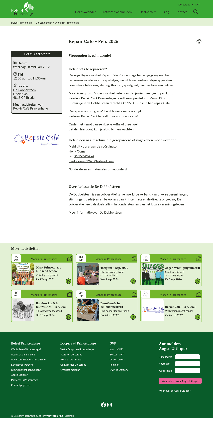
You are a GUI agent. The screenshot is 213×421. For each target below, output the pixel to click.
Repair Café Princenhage (30, 108)
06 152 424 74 (84, 156)
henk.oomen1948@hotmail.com (91, 161)
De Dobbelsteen (24, 90)
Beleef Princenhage (21, 22)
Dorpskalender (44, 22)
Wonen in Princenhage (67, 22)
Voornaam (164, 363)
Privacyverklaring (53, 415)
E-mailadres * (166, 356)
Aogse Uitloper (182, 390)
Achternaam (165, 370)
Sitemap (69, 415)
